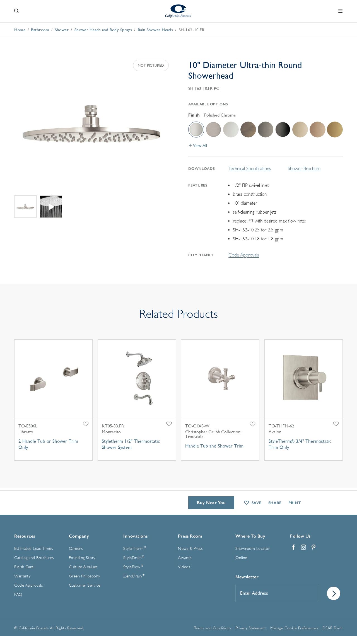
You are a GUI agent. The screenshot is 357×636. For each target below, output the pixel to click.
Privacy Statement (251, 628)
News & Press (190, 548)
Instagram (303, 547)
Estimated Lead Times (33, 548)
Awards (184, 557)
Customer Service (84, 585)
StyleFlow (133, 566)
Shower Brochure (304, 168)
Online (241, 557)
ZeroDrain (133, 576)
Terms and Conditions (212, 628)
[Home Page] (178, 11)
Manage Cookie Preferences (294, 628)
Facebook (293, 547)
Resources (24, 536)
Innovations (135, 536)
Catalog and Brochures (34, 557)
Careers (76, 548)
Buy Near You (211, 502)
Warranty (22, 576)
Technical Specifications (249, 168)
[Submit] (334, 593)
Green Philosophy (84, 576)
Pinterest (313, 547)
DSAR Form (332, 628)
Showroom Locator (252, 548)
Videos (184, 567)
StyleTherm (134, 548)
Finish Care (24, 567)
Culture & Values (83, 567)
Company (79, 536)
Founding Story (82, 557)
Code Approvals (243, 255)
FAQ (18, 594)
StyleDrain (133, 557)
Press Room (190, 536)
